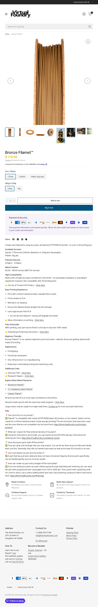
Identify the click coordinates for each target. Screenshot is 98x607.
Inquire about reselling (37, 556)
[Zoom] (88, 41)
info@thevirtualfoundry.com (47, 535)
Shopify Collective (35, 550)
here (14, 553)
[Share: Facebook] (13, 239)
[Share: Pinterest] (22, 239)
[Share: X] (18, 239)
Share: (7, 239)
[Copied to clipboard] (26, 239)
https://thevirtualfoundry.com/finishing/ (27, 475)
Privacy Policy (71, 538)
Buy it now (49, 208)
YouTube (19, 559)
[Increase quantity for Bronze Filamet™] (14, 201)
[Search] (90, 26)
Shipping (8, 160)
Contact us (53, 406)
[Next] (87, 81)
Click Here (59, 402)
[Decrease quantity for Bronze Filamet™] (7, 201)
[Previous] (11, 81)
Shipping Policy (72, 532)
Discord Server (18, 562)
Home (7, 34)
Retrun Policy (71, 535)
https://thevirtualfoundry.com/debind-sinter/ (41, 438)
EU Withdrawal (41, 541)
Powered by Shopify (49, 595)
